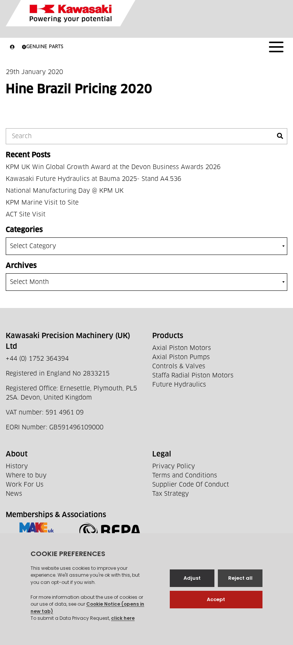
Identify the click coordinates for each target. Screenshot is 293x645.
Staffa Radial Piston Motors (192, 375)
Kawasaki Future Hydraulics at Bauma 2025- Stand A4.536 (93, 179)
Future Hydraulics (179, 385)
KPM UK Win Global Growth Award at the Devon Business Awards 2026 (113, 167)
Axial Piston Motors (181, 348)
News (14, 494)
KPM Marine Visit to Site (42, 203)
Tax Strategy (170, 494)
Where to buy (26, 475)
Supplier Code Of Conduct (190, 485)
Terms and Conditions (184, 475)
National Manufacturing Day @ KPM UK (65, 191)
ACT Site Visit (25, 214)
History (17, 466)
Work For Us (24, 485)
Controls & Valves (178, 366)
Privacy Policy (173, 466)
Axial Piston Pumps (181, 357)
